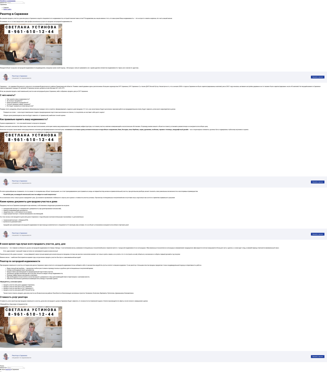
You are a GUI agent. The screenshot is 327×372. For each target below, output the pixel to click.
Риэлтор (8, 369)
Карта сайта (7, 9)
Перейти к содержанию (7, 1)
